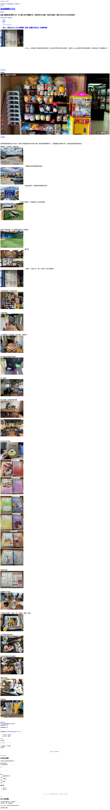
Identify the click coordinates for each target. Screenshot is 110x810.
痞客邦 (12, 731)
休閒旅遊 (10, 17)
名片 (4, 22)
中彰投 (9, 736)
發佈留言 (2, 747)
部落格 (4, 21)
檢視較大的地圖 (3, 69)
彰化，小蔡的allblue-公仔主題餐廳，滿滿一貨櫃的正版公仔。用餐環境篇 (25, 27)
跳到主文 (2, 12)
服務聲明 (65, 794)
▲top (1, 738)
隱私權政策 (61, 794)
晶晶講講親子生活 (7, 9)
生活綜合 (9, 734)
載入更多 (2, 740)
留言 (15, 731)
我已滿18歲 (3, 807)
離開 (6, 807)
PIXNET (46, 794)
